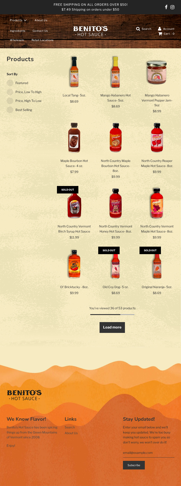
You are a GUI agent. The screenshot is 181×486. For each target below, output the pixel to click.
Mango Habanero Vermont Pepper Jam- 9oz (156, 100)
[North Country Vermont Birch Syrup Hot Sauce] (74, 203)
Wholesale (17, 40)
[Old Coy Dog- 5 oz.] (115, 264)
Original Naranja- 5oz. (157, 287)
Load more (112, 327)
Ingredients (17, 30)
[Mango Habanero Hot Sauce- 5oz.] (115, 72)
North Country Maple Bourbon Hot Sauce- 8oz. (115, 166)
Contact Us (40, 30)
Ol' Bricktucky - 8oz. (74, 287)
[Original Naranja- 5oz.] (157, 264)
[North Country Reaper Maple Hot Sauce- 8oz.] (157, 137)
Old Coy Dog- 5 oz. (115, 287)
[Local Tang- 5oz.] (74, 72)
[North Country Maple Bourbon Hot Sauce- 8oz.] (115, 137)
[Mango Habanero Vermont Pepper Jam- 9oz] (157, 72)
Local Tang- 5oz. (74, 95)
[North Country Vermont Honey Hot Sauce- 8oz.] (115, 203)
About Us (41, 20)
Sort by (12, 74)
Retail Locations (43, 40)
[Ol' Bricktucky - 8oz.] (74, 264)
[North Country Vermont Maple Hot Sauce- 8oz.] (157, 203)
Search (70, 427)
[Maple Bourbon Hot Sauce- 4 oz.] (74, 137)
